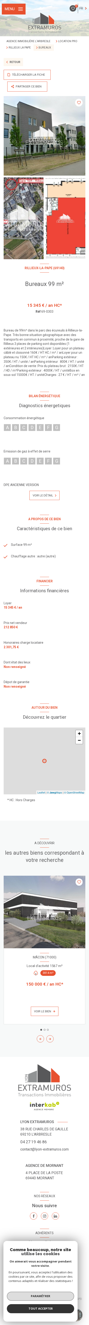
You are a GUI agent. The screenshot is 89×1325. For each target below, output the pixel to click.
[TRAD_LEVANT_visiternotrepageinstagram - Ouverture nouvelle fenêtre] (44, 1216)
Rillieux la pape (20, 47)
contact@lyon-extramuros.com (44, 1149)
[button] (50, 1038)
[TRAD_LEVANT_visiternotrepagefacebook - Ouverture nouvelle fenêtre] (33, 1216)
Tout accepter (41, 1308)
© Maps (54, 792)
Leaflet (41, 792)
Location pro (67, 41)
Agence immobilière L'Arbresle (28, 41)
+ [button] (79, 733)
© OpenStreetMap (74, 792)
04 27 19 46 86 (33, 1141)
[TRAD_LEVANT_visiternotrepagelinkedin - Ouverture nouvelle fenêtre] (55, 1216)
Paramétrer (40, 1296)
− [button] (79, 740)
